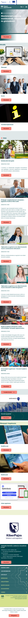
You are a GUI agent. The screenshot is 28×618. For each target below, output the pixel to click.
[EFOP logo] (8, 3)
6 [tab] (9, 13)
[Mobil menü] (26, 6)
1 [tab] (1, 13)
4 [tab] (6, 13)
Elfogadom (14, 615)
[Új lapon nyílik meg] (14, 530)
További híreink (8, 392)
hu (21, 7)
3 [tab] (4, 13)
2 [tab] (3, 13)
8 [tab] (12, 13)
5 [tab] (7, 13)
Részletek (6, 71)
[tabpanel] (14, 25)
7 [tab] (10, 13)
